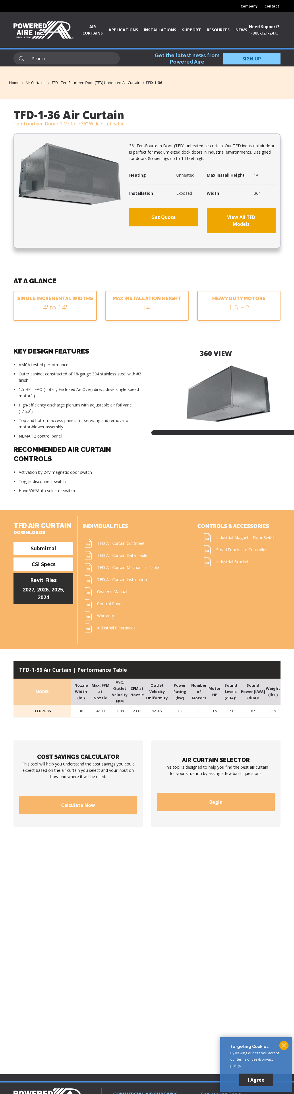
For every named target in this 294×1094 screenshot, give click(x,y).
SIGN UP (251, 59)
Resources (218, 30)
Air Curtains (36, 82)
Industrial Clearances (116, 628)
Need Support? (264, 26)
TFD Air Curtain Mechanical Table (128, 567)
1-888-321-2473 (263, 33)
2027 (28, 589)
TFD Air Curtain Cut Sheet (121, 543)
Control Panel (109, 603)
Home (14, 82)
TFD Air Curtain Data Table (122, 555)
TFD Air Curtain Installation (122, 579)
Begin (216, 802)
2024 (43, 597)
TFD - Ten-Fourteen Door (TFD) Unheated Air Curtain (96, 82)
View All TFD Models (241, 220)
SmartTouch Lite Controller (241, 549)
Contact (271, 6)
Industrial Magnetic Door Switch (246, 537)
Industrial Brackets (233, 561)
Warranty (105, 615)
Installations (160, 30)
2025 (57, 589)
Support (191, 30)
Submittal (43, 548)
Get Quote (163, 217)
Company (249, 6)
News (241, 30)
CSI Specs (43, 564)
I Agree (256, 1080)
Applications (123, 30)
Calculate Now (78, 805)
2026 (43, 589)
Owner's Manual (112, 591)
